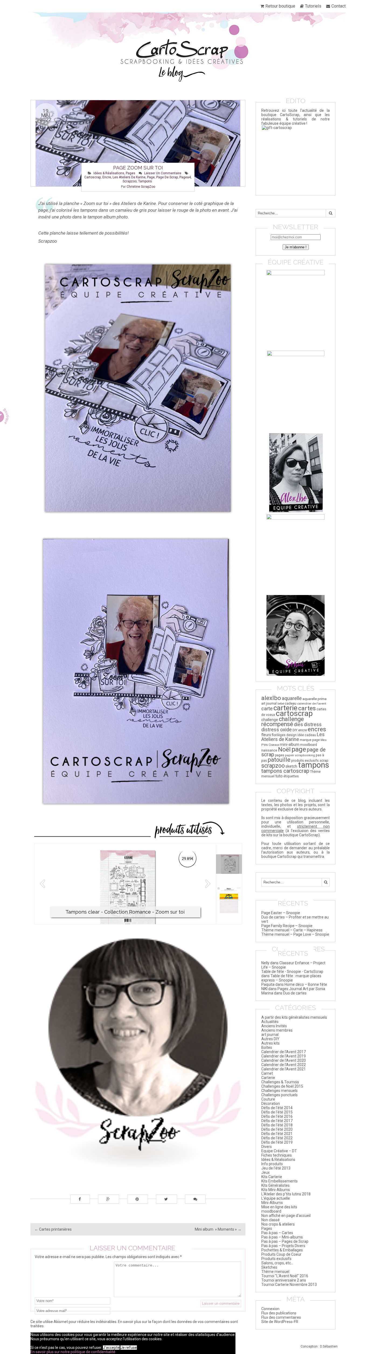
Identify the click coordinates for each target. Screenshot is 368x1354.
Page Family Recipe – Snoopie (287, 926)
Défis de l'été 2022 (277, 1138)
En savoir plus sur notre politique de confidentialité (72, 1352)
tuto (279, 776)
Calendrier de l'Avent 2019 (283, 1056)
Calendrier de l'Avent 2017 (283, 1052)
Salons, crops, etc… (277, 1263)
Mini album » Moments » (218, 1229)
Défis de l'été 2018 (277, 1125)
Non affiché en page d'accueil (286, 1215)
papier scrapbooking (300, 755)
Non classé (270, 1220)
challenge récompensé (282, 722)
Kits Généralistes (275, 1185)
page (151, 177)
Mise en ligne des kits (279, 1207)
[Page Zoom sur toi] (138, 143)
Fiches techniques (276, 1155)
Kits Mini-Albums (275, 1190)
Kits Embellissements (279, 1181)
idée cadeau (306, 735)
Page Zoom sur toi (138, 167)
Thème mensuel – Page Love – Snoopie (295, 934)
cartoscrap (92, 177)
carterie (285, 708)
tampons (145, 181)
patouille (279, 759)
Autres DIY (270, 1039)
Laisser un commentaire (162, 173)
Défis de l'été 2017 (277, 1121)
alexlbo (271, 697)
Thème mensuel (275, 1271)
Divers (266, 1146)
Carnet (267, 1073)
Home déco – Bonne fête (305, 984)
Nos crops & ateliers (278, 1224)
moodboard (308, 745)
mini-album (289, 744)
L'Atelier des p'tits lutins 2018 (286, 1194)
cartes (307, 708)
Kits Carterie (271, 1177)
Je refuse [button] (128, 1347)
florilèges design (284, 735)
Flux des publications (278, 1313)
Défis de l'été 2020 (277, 1129)
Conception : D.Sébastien (319, 1346)
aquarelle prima (315, 699)
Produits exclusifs (276, 1258)
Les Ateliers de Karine (129, 177)
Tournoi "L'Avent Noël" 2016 (284, 1276)
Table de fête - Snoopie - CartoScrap (292, 971)
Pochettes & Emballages (282, 1250)
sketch (291, 766)
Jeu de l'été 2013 (275, 1168)
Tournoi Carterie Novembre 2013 (289, 1284)
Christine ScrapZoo (141, 187)
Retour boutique (280, 6)
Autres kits (270, 1043)
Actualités (270, 1021)
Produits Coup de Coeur (281, 1254)
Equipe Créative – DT (279, 1151)
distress (313, 724)
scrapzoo (130, 181)
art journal (269, 703)
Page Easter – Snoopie (280, 913)
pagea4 (185, 177)
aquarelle (292, 698)
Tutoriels (313, 6)
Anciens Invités (274, 1026)
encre (106, 177)
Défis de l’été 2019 (277, 1142)
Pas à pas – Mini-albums (282, 1237)
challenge (269, 720)
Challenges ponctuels (279, 1095)
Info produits (272, 1164)
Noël (284, 749)
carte (267, 708)
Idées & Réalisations (108, 173)
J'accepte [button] (111, 1347)
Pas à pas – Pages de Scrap (284, 1241)
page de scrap (167, 177)
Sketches (269, 1267)
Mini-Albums (272, 1202)
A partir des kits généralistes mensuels (294, 1017)
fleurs (266, 735)
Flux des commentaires (281, 1317)
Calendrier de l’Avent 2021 (283, 1069)
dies (298, 724)
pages (279, 755)
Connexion (270, 1309)
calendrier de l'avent (311, 703)
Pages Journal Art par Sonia (301, 989)
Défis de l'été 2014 (277, 1108)
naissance (269, 750)
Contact (338, 6)
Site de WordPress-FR (279, 1322)
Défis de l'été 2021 (277, 1134)
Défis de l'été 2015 (277, 1112)
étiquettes (291, 776)
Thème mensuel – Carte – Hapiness (291, 930)
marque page (310, 740)
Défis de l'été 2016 (277, 1116)
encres (317, 729)
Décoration (270, 1103)
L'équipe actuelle (275, 1198)
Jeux (265, 1172)
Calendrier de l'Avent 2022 (283, 1065)
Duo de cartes (295, 993)
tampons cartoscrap (285, 771)
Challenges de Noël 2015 (282, 1086)
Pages (130, 173)
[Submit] (330, 213)
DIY (295, 730)
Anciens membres (277, 1030)
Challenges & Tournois (280, 1082)
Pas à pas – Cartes (277, 1233)
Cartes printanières (53, 1229)
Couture (268, 1099)
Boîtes (266, 1047)
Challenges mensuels (279, 1090)
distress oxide (276, 729)
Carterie (268, 1077)
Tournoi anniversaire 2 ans (283, 1280)
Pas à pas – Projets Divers (283, 1246)
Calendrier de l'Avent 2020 (283, 1060)
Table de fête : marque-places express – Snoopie (291, 978)
